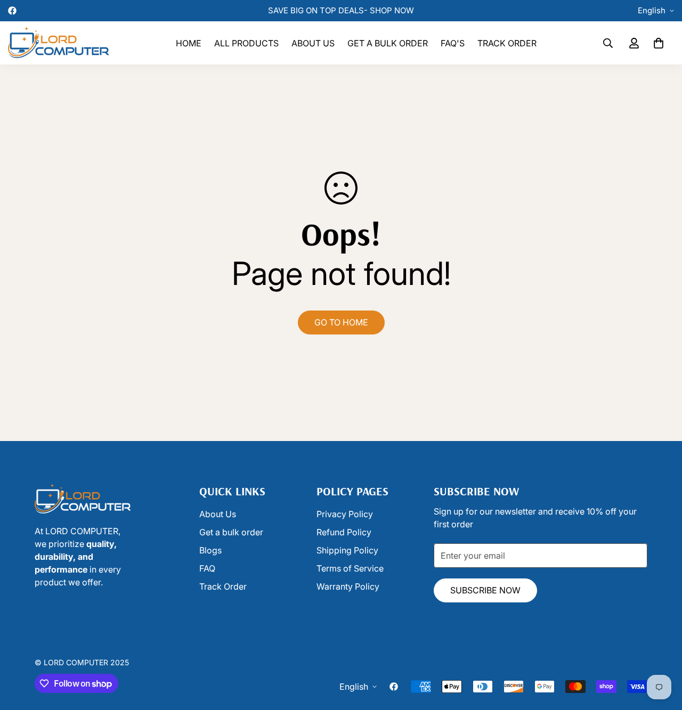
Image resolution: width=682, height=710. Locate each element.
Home (188, 43)
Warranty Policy (347, 586)
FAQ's (453, 43)
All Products (246, 43)
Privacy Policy (344, 514)
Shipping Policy (347, 550)
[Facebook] (12, 10)
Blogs (210, 550)
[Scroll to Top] (353, 652)
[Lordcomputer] (58, 42)
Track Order (507, 43)
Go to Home (341, 322)
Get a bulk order (387, 43)
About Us (313, 43)
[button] (658, 43)
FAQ (207, 568)
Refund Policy (343, 532)
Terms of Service (350, 568)
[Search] (608, 43)
